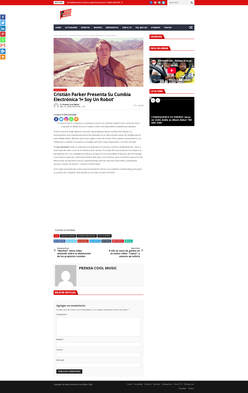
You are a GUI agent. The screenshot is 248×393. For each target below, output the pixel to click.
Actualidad (71, 27)
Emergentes (112, 27)
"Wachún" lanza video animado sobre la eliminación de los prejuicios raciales (74, 252)
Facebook (60, 241)
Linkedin (96, 241)
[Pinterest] (2, 34)
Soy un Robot (104, 236)
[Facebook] (56, 119)
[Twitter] (61, 119)
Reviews (98, 27)
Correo (59, 350)
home (58, 27)
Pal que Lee (141, 27)
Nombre (60, 339)
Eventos (85, 27)
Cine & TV (127, 27)
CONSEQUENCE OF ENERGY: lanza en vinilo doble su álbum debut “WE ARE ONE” (171, 120)
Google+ (84, 241)
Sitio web (60, 360)
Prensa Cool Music (71, 104)
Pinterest (119, 241)
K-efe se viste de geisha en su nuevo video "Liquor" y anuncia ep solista (124, 252)
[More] (76, 119)
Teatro (168, 27)
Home (56, 35)
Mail (130, 241)
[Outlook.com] (2, 51)
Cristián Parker (68, 236)
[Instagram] (66, 119)
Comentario (61, 314)
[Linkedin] (2, 28)
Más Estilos (63, 35)
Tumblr (107, 241)
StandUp (155, 27)
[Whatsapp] (71, 119)
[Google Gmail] (2, 45)
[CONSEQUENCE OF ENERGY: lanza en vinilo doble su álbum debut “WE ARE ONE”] (171, 111)
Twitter (72, 241)
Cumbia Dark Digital (87, 236)
